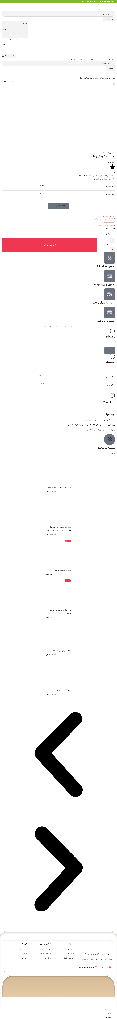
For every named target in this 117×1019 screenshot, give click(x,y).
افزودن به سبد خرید (49, 245)
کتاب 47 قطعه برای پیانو (63, 570)
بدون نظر (109, 162)
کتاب (91, 175)
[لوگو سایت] (112, 7)
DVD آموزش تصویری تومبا (62, 690)
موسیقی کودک (105, 78)
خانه (113, 78)
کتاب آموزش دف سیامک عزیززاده (59, 487)
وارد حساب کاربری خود (92, 430)
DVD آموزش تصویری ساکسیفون (60, 651)
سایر (96, 78)
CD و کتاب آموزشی (104, 175)
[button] (58, 206)
